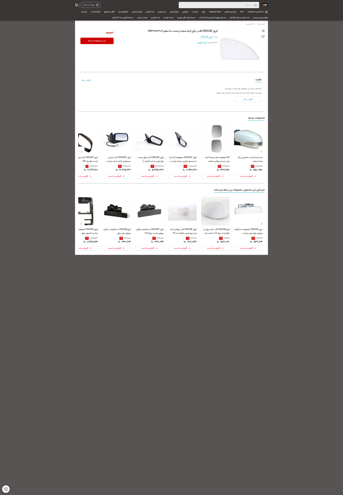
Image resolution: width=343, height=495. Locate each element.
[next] (81, 151)
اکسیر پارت (261, 24)
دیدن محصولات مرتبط (97, 41)
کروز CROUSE (207, 37)
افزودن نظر (86, 80)
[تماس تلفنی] (6, 489)
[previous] (261, 151)
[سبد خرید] (76, 5)
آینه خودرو (249, 24)
